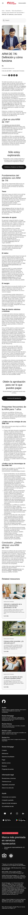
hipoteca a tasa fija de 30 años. (14, 87)
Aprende (8, 10)
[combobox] (14, 20)
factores (8, 208)
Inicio (3, 10)
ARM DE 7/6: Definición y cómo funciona (12, 14)
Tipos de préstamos (16, 10)
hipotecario (11, 241)
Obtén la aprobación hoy (14, 569)
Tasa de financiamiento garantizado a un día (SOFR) (13, 264)
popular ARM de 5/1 (8, 104)
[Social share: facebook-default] (9, 75)
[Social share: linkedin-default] (14, 75)
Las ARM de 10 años (15, 520)
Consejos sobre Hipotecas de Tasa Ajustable (13, 12)
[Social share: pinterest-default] (17, 75)
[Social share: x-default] (12, 75)
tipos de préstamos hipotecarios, (12, 276)
